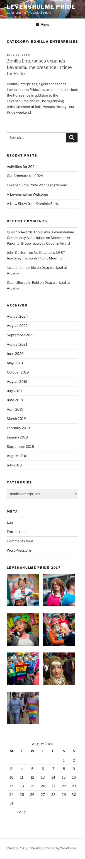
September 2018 (20, 447)
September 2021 (20, 335)
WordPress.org (19, 550)
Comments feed (20, 541)
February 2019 (18, 428)
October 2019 (18, 372)
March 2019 (16, 419)
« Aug (21, 812)
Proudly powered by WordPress (53, 848)
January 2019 (17, 437)
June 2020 (15, 354)
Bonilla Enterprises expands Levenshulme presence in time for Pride (39, 67)
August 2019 (17, 382)
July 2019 (14, 391)
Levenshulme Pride (41, 6)
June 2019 (15, 400)
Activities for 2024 (22, 167)
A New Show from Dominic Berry (33, 204)
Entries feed (17, 532)
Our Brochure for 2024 (25, 176)
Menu (45, 25)
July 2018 (14, 465)
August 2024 (17, 316)
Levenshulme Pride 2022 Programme (37, 185)
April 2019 (15, 409)
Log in (12, 522)
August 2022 (17, 326)
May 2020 (15, 363)
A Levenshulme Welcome (27, 194)
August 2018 (17, 456)
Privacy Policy (17, 848)
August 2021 (17, 344)
